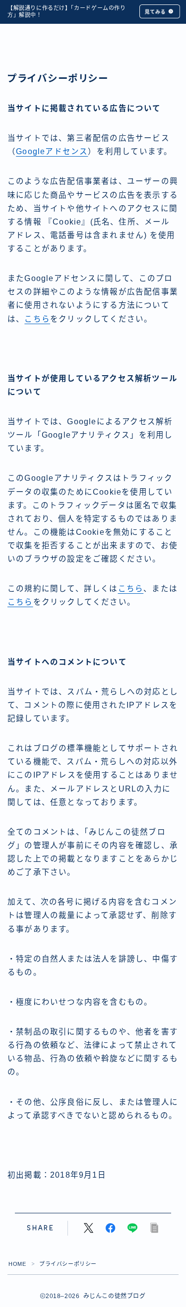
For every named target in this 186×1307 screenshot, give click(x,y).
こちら (37, 319)
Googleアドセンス (52, 151)
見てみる (155, 11)
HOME (17, 1264)
